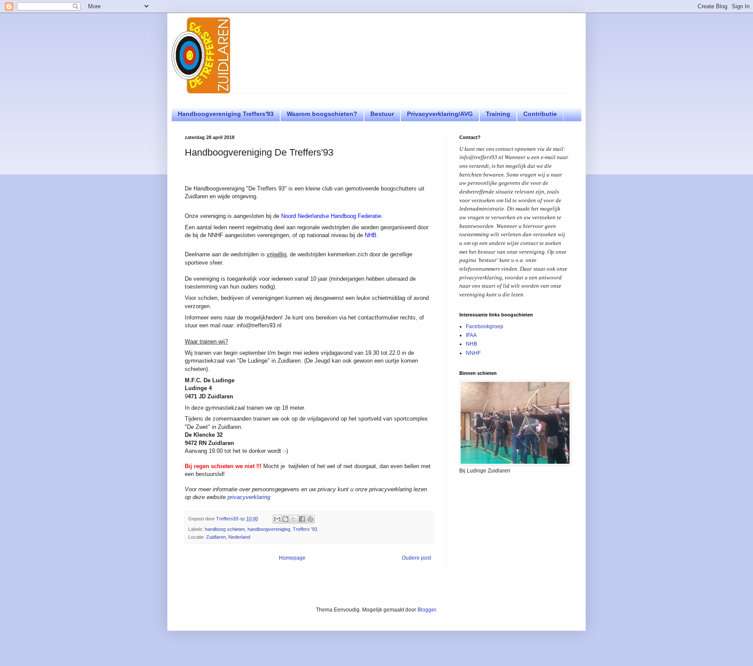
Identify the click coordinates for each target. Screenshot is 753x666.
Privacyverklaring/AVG (440, 113)
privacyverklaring (248, 497)
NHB (370, 235)
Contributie (540, 113)
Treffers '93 (305, 529)
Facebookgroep (484, 326)
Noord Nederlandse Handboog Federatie (331, 216)
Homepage (292, 558)
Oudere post (416, 558)
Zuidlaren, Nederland (228, 537)
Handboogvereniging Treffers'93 (226, 113)
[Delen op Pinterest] (310, 519)
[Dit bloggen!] (285, 519)
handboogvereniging (269, 529)
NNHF (473, 353)
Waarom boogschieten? (322, 113)
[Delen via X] (293, 519)
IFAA (471, 335)
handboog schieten (225, 529)
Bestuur (382, 113)
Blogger (426, 610)
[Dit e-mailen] (277, 519)
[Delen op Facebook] (302, 519)
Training (498, 113)
